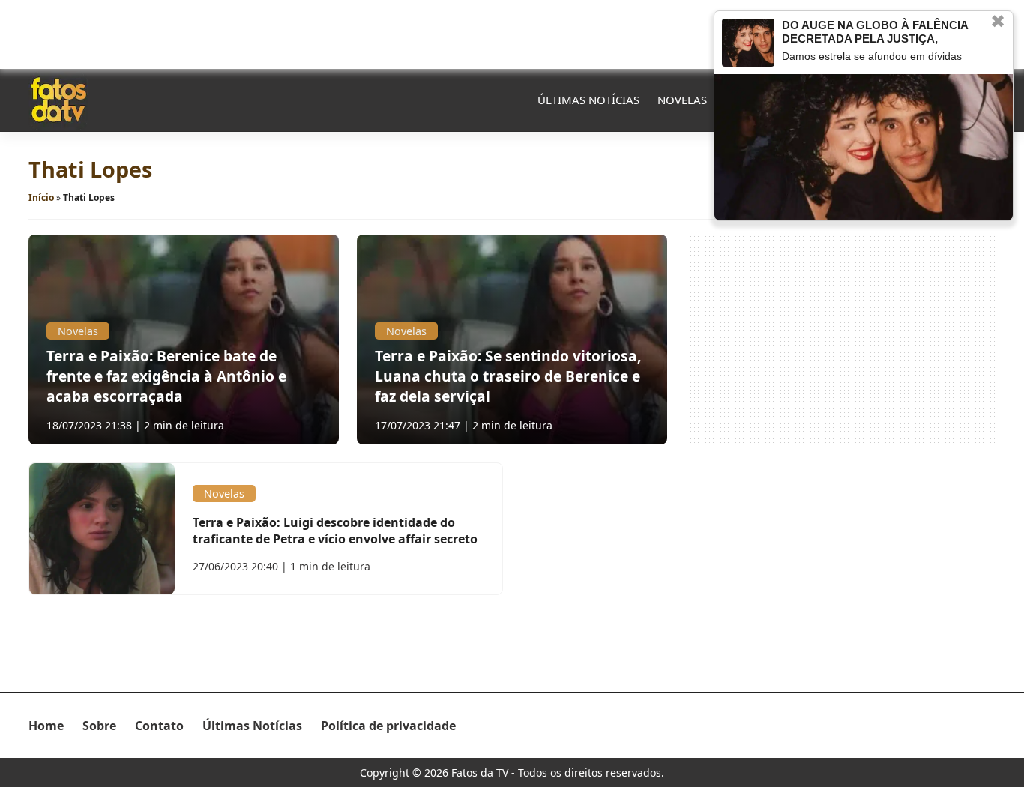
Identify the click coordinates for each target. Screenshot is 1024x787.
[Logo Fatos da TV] (58, 99)
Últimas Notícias (588, 99)
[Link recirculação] (748, 43)
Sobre (99, 725)
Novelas (682, 99)
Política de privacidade (388, 725)
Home (46, 725)
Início (41, 197)
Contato (159, 725)
